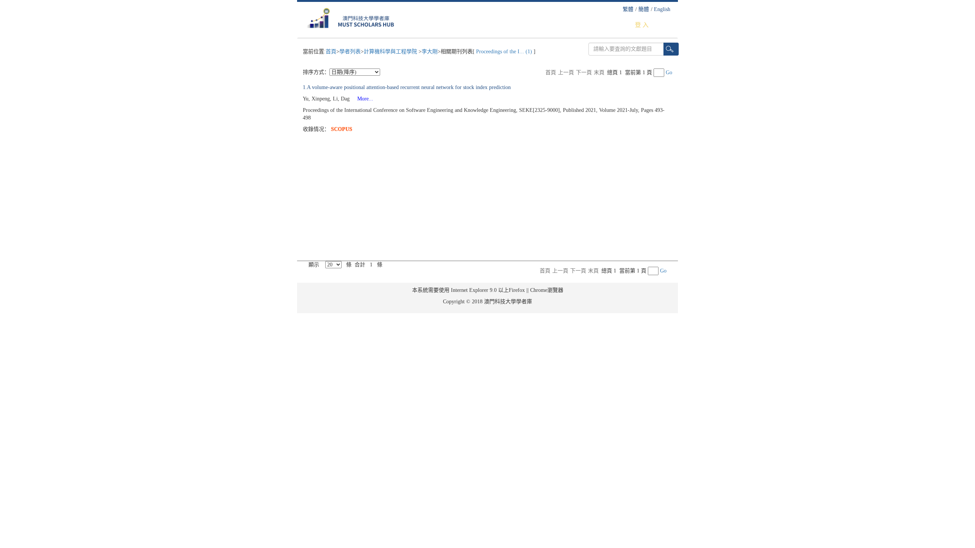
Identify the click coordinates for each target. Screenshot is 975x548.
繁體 (628, 9)
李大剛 (430, 51)
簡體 (643, 9)
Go (669, 72)
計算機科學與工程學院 (391, 51)
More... (362, 99)
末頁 (599, 72)
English (662, 9)
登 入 (642, 25)
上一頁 (566, 72)
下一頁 (584, 72)
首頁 (331, 51)
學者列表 (350, 51)
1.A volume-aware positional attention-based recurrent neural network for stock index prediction (407, 87)
